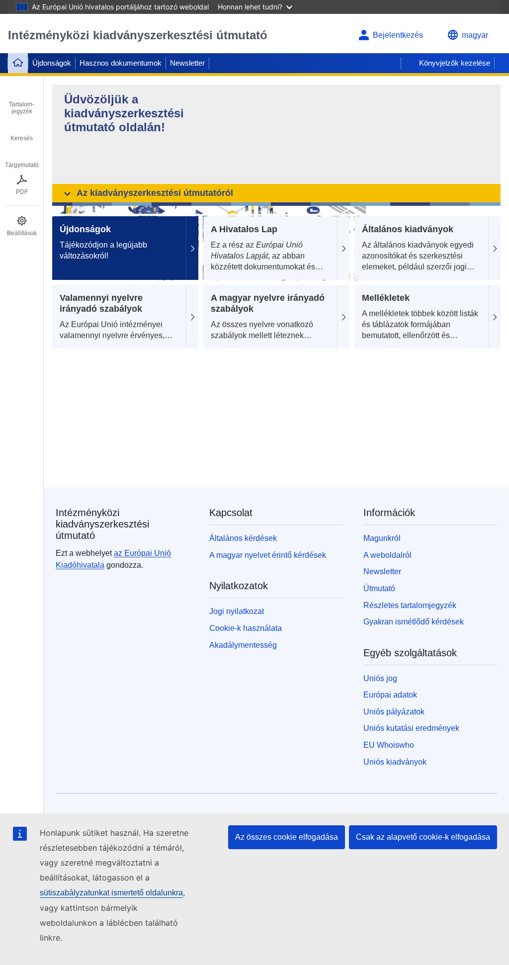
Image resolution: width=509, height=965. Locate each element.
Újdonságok (51, 63)
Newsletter (187, 63)
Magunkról (382, 538)
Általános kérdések (243, 538)
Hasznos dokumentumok (121, 63)
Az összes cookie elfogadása (286, 837)
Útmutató (379, 588)
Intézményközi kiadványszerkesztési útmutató (137, 35)
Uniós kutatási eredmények (411, 728)
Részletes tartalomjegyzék (409, 605)
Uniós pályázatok (393, 711)
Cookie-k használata (245, 628)
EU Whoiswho (388, 745)
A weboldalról (387, 555)
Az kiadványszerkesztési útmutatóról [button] (155, 193)
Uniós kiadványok (394, 762)
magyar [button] (475, 35)
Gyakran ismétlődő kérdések (413, 621)
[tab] (21, 101)
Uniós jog (380, 678)
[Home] (18, 63)
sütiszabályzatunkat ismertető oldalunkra (111, 892)
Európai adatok (390, 695)
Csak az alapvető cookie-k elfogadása (423, 837)
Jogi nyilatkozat (236, 611)
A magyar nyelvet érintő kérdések (267, 555)
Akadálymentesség (243, 645)
